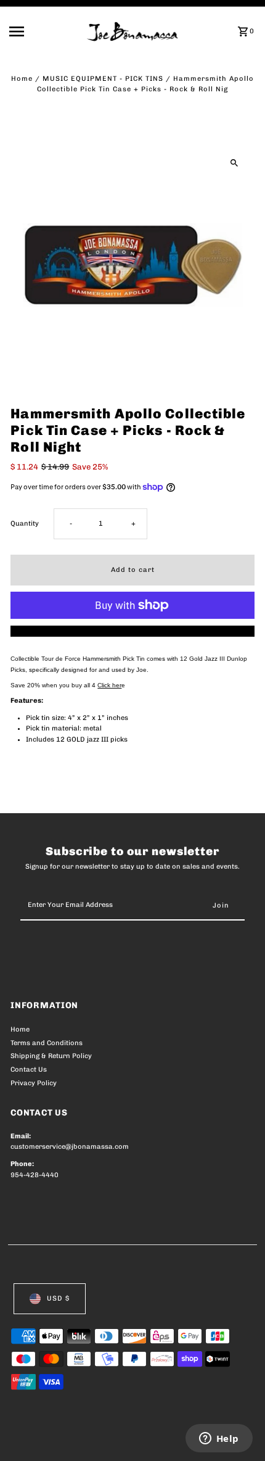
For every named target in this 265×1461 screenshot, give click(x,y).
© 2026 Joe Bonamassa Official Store (76, 1437)
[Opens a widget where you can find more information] (219, 1439)
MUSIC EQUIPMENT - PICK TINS (103, 79)
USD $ (58, 1298)
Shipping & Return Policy (51, 1056)
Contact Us (28, 1070)
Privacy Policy (33, 1083)
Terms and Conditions (46, 1043)
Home (22, 79)
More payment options (133, 631)
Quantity (24, 523)
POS (155, 1437)
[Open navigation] (44, 31)
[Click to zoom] (234, 162)
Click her (109, 685)
